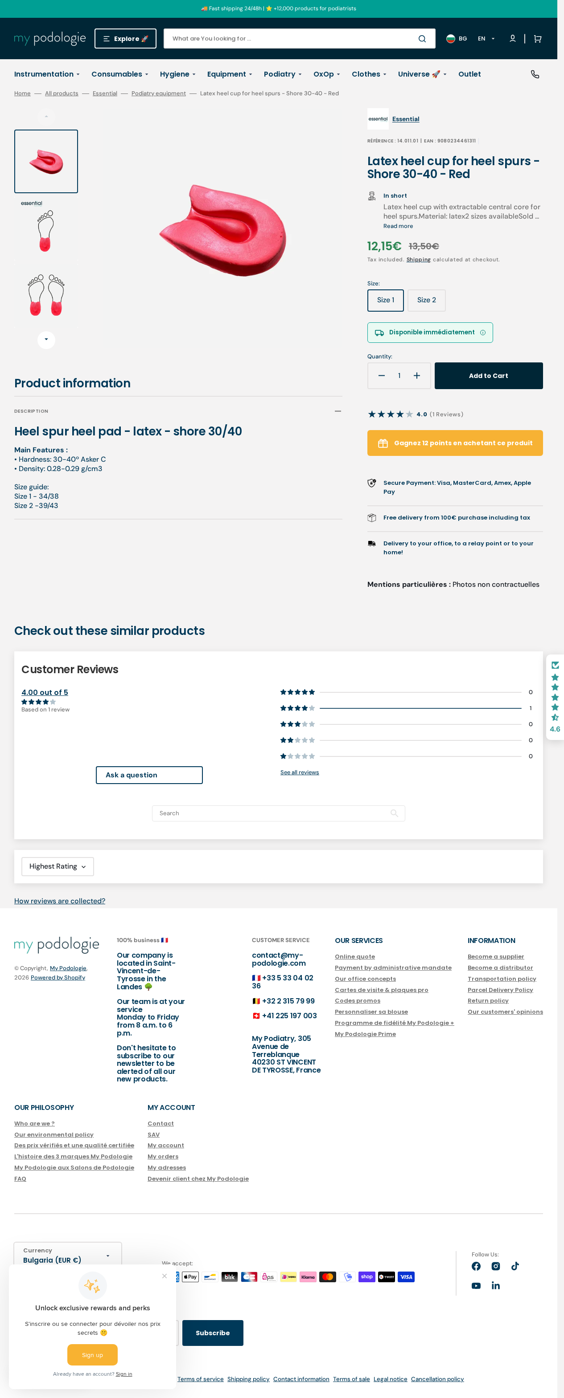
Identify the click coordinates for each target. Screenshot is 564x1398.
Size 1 (390, 303)
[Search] (424, 39)
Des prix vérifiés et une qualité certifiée (74, 1145)
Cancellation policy (437, 1379)
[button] (536, 39)
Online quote (355, 957)
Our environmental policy (54, 1134)
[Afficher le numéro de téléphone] (535, 74)
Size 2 (431, 303)
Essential (105, 93)
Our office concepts (365, 979)
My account (166, 1145)
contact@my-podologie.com (279, 959)
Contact (161, 1124)
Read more (398, 226)
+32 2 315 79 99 (288, 1001)
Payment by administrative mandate (393, 967)
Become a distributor (500, 967)
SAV (154, 1134)
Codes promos (357, 1000)
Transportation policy (502, 979)
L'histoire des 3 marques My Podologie (73, 1156)
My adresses (167, 1167)
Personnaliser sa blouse (371, 1012)
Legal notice (391, 1379)
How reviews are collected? (59, 901)
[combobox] (300, 38)
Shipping (419, 259)
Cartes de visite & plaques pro (381, 990)
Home (22, 93)
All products (61, 93)
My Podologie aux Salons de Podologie (74, 1167)
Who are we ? (34, 1124)
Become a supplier (496, 957)
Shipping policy (248, 1379)
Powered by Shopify (58, 977)
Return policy (488, 1000)
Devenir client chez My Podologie (198, 1178)
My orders (163, 1156)
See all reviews (299, 772)
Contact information (301, 1379)
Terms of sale (351, 1379)
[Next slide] (46, 340)
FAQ (20, 1178)
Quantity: (379, 356)
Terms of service (200, 1379)
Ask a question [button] (131, 775)
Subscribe (213, 1333)
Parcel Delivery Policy (500, 990)
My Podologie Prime (365, 1034)
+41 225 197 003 (289, 1016)
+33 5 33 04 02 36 (282, 982)
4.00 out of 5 (44, 692)
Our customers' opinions (505, 1012)
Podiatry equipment (159, 93)
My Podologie (68, 968)
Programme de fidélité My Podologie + (394, 1023)
